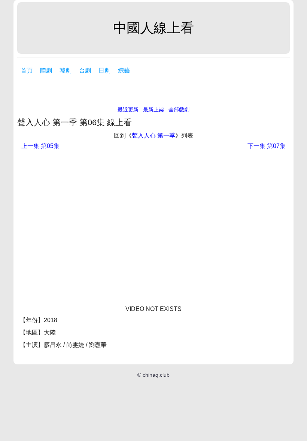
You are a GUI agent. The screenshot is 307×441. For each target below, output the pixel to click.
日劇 (104, 70)
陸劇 (46, 70)
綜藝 (124, 70)
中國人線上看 (153, 28)
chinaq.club (156, 375)
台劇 (85, 70)
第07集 (266, 146)
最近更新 (128, 109)
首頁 (27, 70)
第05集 (40, 146)
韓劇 (66, 70)
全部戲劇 (178, 109)
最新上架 (153, 109)
